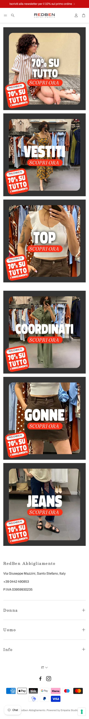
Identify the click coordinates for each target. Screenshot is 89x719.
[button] (5, 15)
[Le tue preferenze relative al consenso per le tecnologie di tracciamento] (82, 712)
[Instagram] (48, 678)
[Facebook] (40, 678)
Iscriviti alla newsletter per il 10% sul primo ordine (36, 3)
